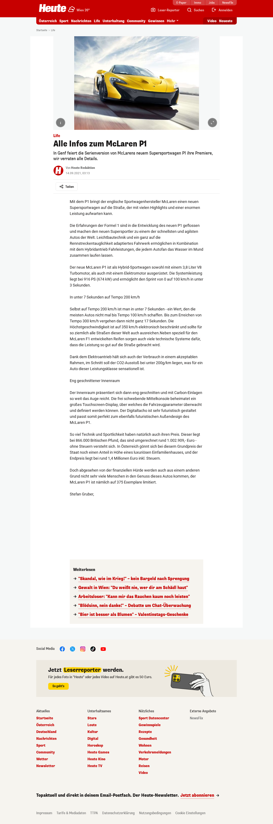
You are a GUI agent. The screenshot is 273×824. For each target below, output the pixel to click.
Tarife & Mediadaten (71, 813)
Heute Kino (96, 759)
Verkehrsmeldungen (155, 752)
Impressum (44, 813)
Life (97, 21)
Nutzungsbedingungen (155, 813)
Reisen (144, 766)
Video (211, 21)
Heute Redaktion (83, 168)
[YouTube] (103, 648)
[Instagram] (82, 648)
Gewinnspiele (150, 725)
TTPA (94, 813)
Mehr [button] (171, 21)
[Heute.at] (52, 8)
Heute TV (94, 766)
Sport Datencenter (154, 718)
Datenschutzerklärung (118, 813)
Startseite (41, 30)
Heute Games (98, 752)
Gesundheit (148, 739)
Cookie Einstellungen (190, 813)
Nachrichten (46, 739)
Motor (144, 759)
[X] (72, 648)
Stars (91, 718)
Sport (63, 21)
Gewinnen (156, 21)
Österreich (48, 21)
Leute (92, 725)
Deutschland (46, 732)
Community (136, 21)
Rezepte (145, 732)
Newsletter (45, 766)
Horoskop (95, 745)
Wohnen (145, 745)
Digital (92, 739)
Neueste (225, 21)
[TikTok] (93, 648)
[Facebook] (62, 648)
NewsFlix (196, 718)
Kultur (92, 732)
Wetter (42, 759)
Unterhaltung (113, 21)
